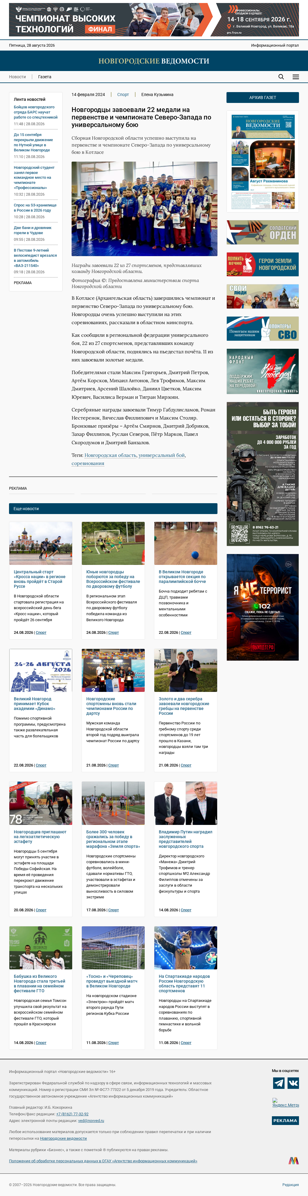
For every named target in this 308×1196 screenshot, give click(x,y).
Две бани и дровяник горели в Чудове (32, 230)
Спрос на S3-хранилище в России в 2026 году (35, 207)
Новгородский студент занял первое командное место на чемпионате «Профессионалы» (34, 177)
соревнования (88, 463)
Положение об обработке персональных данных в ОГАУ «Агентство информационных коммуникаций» (103, 1161)
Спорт (123, 94)
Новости (17, 76)
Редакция (290, 1185)
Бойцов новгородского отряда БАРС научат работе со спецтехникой (35, 112)
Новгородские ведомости (63, 1138)
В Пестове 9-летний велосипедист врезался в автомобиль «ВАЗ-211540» (35, 258)
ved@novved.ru (91, 1120)
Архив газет (262, 97)
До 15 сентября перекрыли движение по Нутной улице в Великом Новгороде (33, 142)
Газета (44, 76)
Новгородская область (110, 455)
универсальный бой (162, 455)
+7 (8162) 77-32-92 (72, 1114)
